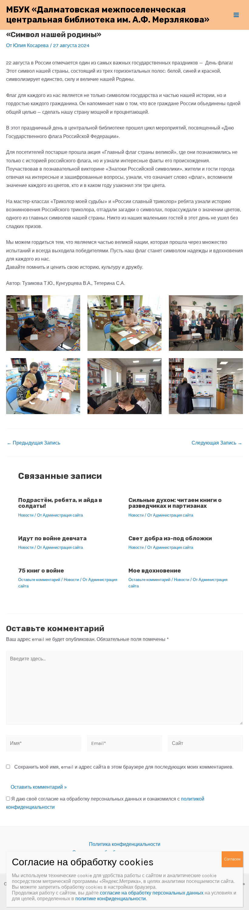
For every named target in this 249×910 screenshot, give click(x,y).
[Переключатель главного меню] (236, 15)
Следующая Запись (217, 443)
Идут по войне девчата (52, 538)
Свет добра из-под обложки (170, 538)
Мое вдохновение (154, 570)
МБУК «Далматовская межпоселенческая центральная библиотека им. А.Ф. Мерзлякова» (107, 15)
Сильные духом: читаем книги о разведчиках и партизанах (175, 503)
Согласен (232, 859)
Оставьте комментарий (39, 579)
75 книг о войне (41, 570)
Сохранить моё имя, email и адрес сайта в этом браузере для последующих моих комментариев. (123, 767)
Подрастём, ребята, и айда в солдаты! (60, 503)
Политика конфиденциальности (124, 844)
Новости (25, 515)
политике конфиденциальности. (111, 898)
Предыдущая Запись (33, 443)
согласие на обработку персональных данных (151, 893)
